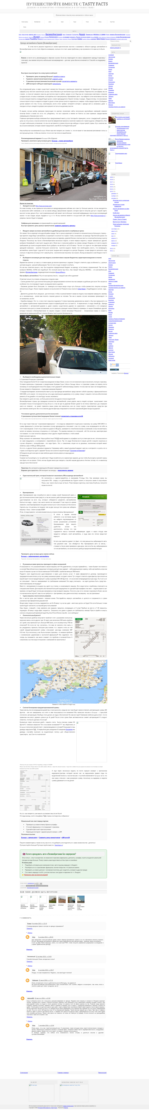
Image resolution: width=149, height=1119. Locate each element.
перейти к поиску (59, 76)
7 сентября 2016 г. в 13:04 (46, 1025)
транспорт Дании (67, 39)
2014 (111, 189)
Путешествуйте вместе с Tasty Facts (67, 4)
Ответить (29, 928)
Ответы (30, 933)
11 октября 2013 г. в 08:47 (46, 970)
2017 (111, 182)
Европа (62, 22)
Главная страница (24, 22)
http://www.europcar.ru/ (98, 216)
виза (64, 34)
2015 (111, 186)
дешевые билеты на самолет (116, 106)
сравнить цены (57, 79)
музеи (96, 37)
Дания (50, 22)
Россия (87, 22)
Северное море (51, 39)
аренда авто (33, 34)
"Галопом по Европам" (77, 451)
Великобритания (37, 22)
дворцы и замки (99, 34)
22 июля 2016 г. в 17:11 (46, 980)
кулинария (66, 37)
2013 (111, 191)
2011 (111, 250)
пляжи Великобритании (123, 37)
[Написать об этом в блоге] (37, 884)
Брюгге (43, 34)
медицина (84, 37)
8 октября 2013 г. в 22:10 (39, 923)
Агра (20, 34)
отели (99, 37)
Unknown (35, 980)
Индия (74, 22)
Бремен (39, 34)
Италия (47, 37)
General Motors (60, 272)
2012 (111, 248)
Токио (60, 39)
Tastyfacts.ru (59, 845)
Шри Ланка (112, 22)
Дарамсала (89, 34)
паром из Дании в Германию (109, 37)
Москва (92, 37)
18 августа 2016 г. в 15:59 (42, 998)
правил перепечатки (68, 1106)
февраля (114, 243)
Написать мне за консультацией (36, 875)
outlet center (124, 39)
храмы (79, 39)
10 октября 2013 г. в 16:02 (43, 956)
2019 (111, 179)
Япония (24, 27)
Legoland (118, 39)
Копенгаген (53, 37)
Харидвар (74, 39)
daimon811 (30, 998)
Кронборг (60, 37)
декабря (113, 193)
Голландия (75, 34)
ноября (113, 196)
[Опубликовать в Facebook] (41, 884)
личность (73, 37)
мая (112, 236)
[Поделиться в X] (39, 884)
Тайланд (99, 22)
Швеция (89, 39)
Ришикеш (33, 39)
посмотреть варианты (69, 81)
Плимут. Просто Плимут (120, 219)
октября (113, 198)
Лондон (78, 37)
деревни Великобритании (117, 34)
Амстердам (25, 34)
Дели (107, 34)
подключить (57, 84)
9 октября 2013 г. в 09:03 (45, 937)
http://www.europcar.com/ (44, 206)
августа (113, 231)
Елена (29, 923)
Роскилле (40, 39)
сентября (114, 229)
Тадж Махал (118, 163)
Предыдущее (102, 1072)
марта (113, 240)
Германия (69, 34)
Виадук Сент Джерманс (119, 221)
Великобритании (31, 272)
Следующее (24, 1072)
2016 (111, 184)
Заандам (31, 37)
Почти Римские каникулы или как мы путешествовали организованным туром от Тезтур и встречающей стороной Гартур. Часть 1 (120, 144)
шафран (85, 39)
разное (27, 39)
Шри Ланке (82, 289)
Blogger (126, 373)
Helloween (113, 39)
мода (88, 37)
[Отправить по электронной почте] (35, 884)
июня (113, 233)
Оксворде (69, 729)
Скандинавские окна (121, 153)
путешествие (22, 39)
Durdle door (116, 213)
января (113, 245)
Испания (42, 37)
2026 (111, 177)
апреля (113, 238)
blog (33, 937)
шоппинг (93, 39)
